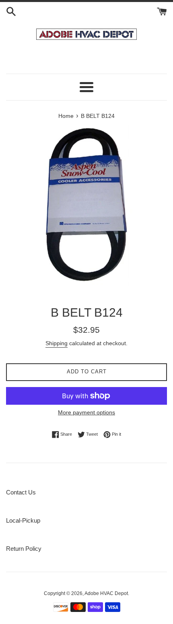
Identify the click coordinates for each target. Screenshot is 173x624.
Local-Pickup (23, 520)
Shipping (56, 343)
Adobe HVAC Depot (106, 593)
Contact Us (21, 492)
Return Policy (23, 548)
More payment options (86, 412)
